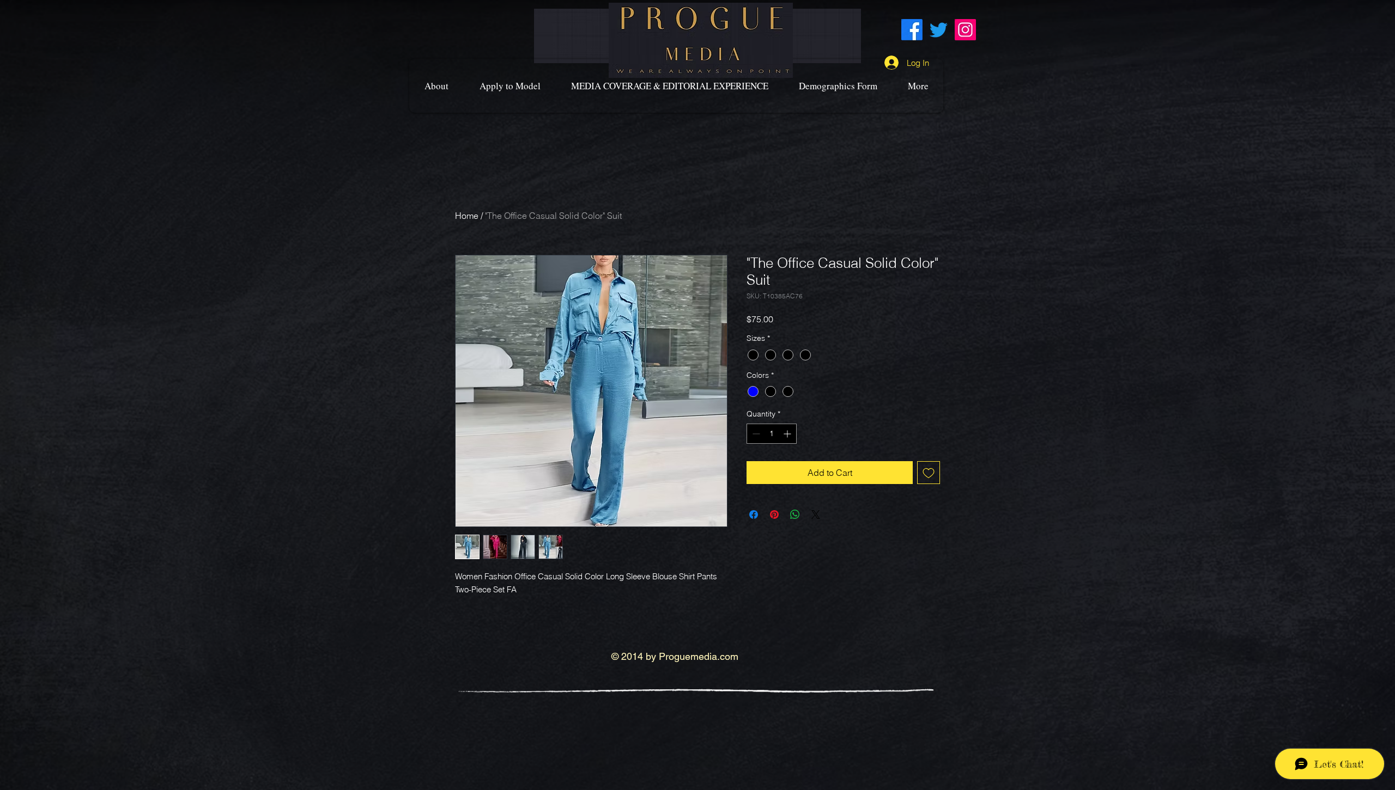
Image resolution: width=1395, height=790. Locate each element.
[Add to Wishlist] (928, 472)
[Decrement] (755, 433)
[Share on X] (815, 514)
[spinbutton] (771, 433)
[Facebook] (912, 29)
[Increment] (788, 433)
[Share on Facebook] (753, 514)
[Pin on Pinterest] (774, 514)
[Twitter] (938, 29)
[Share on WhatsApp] (795, 514)
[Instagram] (965, 29)
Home (466, 215)
